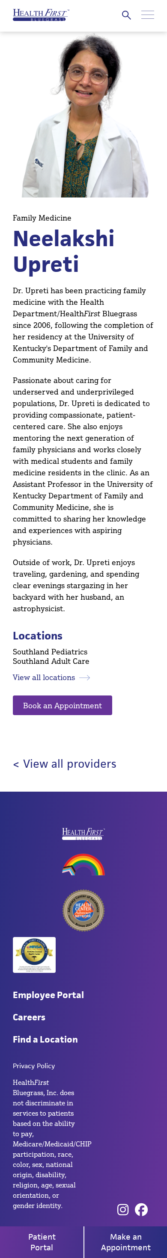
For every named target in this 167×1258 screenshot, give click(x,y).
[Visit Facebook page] (141, 1210)
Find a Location (45, 1039)
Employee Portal (48, 995)
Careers (29, 1017)
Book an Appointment (62, 705)
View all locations (44, 677)
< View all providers (64, 763)
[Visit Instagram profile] (122, 1210)
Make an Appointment (126, 1242)
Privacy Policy (34, 1065)
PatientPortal (42, 1242)
